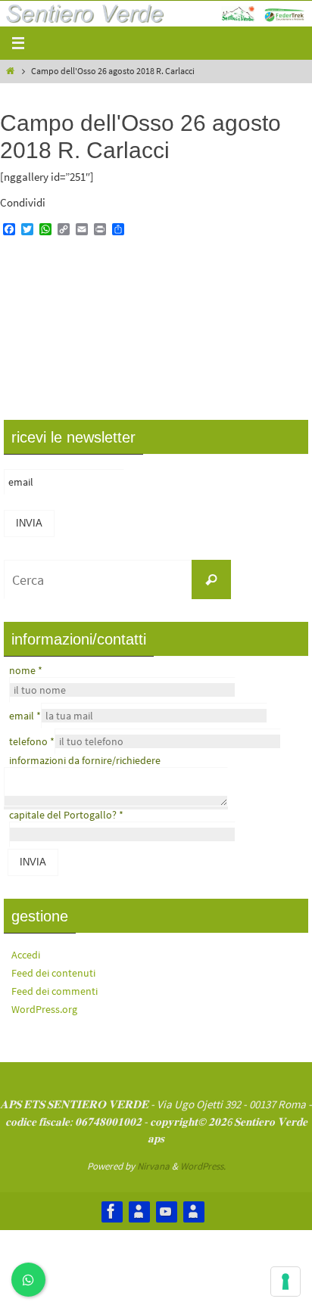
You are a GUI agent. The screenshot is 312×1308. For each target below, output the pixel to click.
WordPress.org (44, 1009)
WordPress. (203, 1166)
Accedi (25, 955)
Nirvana (153, 1166)
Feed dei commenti (54, 991)
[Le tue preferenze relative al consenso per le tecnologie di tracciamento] (285, 1281)
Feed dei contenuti (53, 973)
